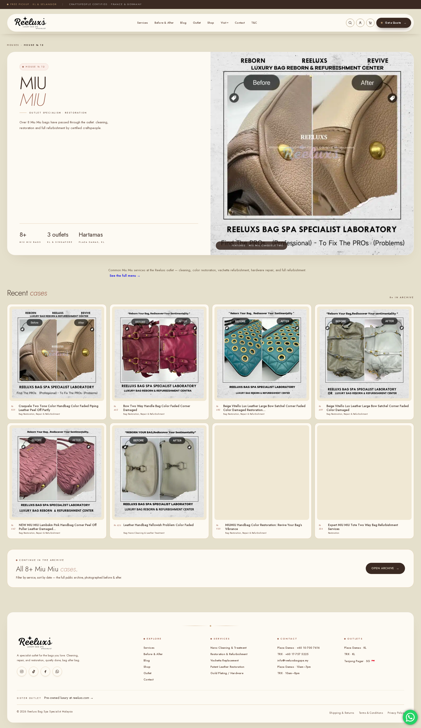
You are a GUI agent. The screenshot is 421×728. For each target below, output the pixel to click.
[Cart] (370, 23)
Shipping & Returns (341, 713)
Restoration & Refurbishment (228, 654)
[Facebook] (45, 671)
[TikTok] (33, 671)
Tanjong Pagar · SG (359, 661)
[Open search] (350, 23)
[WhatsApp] (57, 671)
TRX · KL (349, 654)
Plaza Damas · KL (355, 648)
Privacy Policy (396, 713)
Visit (224, 23)
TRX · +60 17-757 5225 (293, 654)
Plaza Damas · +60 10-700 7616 (298, 648)
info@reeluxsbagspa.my (292, 660)
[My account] (360, 23)
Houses (13, 45)
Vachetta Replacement (224, 660)
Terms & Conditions (371, 713)
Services (142, 23)
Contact (240, 23)
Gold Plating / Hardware (226, 673)
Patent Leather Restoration (227, 667)
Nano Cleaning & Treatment (228, 648)
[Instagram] (22, 671)
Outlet (197, 23)
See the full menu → (125, 275)
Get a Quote (395, 23)
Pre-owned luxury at (68, 697)
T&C (254, 23)
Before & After (164, 23)
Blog (183, 23)
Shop (210, 23)
